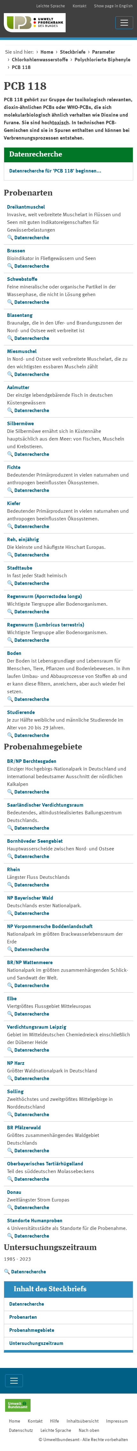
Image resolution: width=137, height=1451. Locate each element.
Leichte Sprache (50, 6)
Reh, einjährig (23, 539)
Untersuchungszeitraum (36, 1343)
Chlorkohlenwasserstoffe (40, 60)
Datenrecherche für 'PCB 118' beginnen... (55, 171)
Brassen (16, 251)
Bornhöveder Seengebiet (35, 841)
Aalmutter (18, 387)
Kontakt (79, 6)
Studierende (21, 712)
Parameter (103, 52)
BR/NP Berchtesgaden (31, 761)
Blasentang (19, 315)
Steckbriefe (72, 52)
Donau (14, 1192)
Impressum (117, 1421)
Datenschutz (21, 1430)
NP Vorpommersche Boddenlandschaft (50, 926)
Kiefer (13, 503)
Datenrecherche (31, 238)
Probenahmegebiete (31, 1330)
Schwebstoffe (22, 279)
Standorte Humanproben (34, 1221)
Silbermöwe (20, 423)
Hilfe (54, 1421)
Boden (14, 653)
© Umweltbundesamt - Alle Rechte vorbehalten (83, 1440)
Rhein (13, 869)
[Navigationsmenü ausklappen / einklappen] (124, 22)
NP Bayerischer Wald (30, 898)
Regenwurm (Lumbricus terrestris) (45, 625)
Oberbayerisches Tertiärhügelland (45, 1164)
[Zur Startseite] (35, 22)
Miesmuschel (22, 351)
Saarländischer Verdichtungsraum (45, 805)
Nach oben (89, 1430)
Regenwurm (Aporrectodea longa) (44, 596)
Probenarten (23, 1317)
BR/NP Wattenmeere (30, 962)
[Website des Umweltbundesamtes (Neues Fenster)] (18, 1406)
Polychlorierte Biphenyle (102, 60)
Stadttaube (19, 568)
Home (46, 52)
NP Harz (16, 1063)
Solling (15, 1091)
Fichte (13, 467)
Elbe (12, 999)
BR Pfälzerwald (24, 1128)
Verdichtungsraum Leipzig (36, 1027)
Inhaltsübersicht (82, 1421)
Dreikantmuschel (26, 207)
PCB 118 (21, 67)
